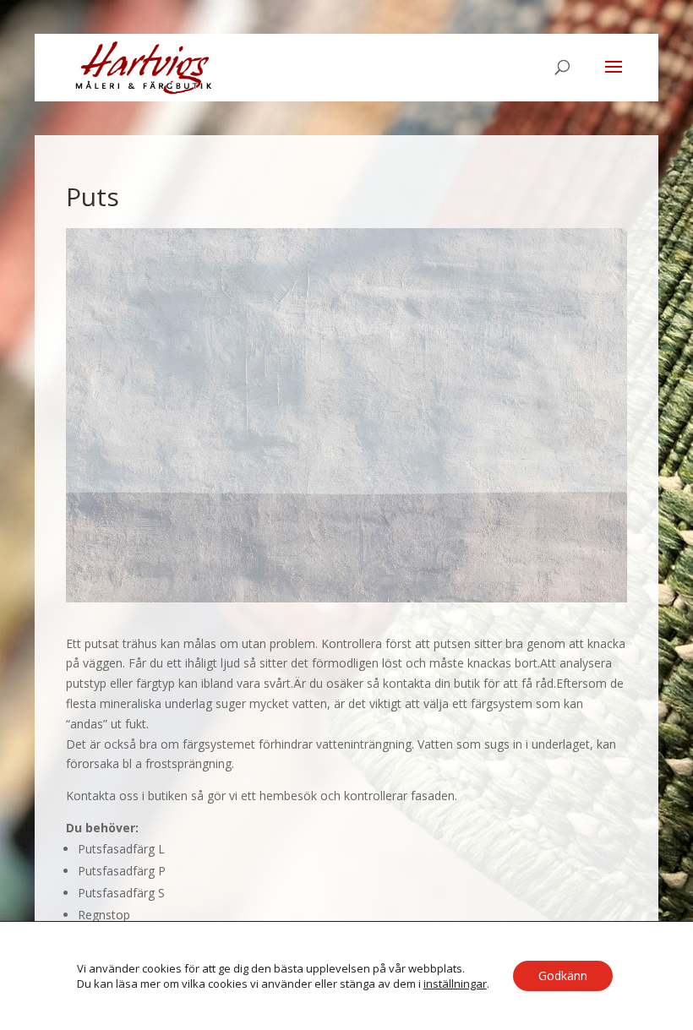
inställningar (455, 983)
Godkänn (562, 975)
